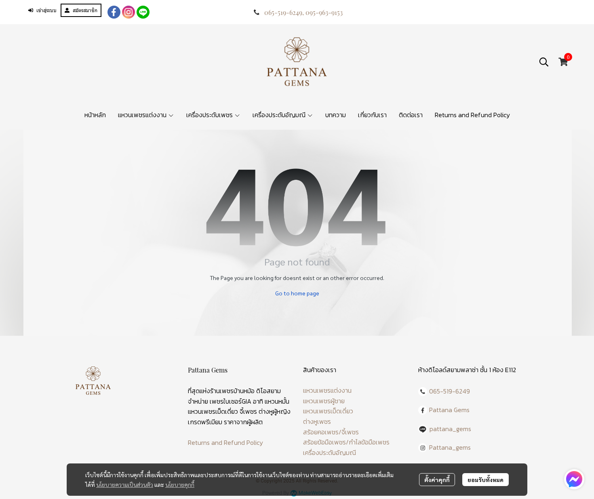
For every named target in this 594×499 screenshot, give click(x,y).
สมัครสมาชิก (85, 10)
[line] (143, 12)
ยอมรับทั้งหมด (485, 479)
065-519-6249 (283, 12)
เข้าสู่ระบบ (46, 10)
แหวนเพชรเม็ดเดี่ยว (328, 411)
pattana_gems (450, 429)
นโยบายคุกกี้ (179, 484)
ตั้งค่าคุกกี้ (437, 479)
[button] (544, 62)
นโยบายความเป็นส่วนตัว (124, 484)
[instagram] (128, 12)
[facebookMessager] (574, 479)
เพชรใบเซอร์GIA (230, 401)
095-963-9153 (324, 12)
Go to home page (297, 293)
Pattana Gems (449, 410)
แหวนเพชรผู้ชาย (324, 401)
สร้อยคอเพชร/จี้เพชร (331, 432)
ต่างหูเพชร (317, 421)
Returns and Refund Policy (225, 442)
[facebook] (113, 12)
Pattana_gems (450, 447)
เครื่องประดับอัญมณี (329, 452)
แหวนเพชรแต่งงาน (327, 390)
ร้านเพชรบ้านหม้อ (232, 391)
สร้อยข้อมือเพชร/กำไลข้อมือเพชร (346, 442)
